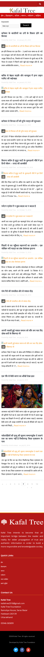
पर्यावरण (3, 575)
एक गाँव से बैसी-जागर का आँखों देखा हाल (17, 376)
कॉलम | (18, 15)
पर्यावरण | (31, 15)
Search (26, 25)
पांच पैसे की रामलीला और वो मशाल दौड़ (17, 291)
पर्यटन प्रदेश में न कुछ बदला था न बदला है (18, 206)
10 (37, 484)
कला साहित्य (4, 579)
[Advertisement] (22, 500)
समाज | (24, 15)
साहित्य (38, 15)
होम (2, 562)
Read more (25, 65)
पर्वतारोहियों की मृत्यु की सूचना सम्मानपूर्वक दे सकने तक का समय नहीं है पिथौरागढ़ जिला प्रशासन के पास (22, 438)
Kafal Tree (12, 40)
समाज (2, 571)
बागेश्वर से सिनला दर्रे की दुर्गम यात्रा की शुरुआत (20, 121)
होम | (3, 15)
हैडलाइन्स (3, 567)
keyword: (5, 22)
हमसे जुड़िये (4, 583)
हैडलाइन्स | (10, 15)
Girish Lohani (13, 445)
